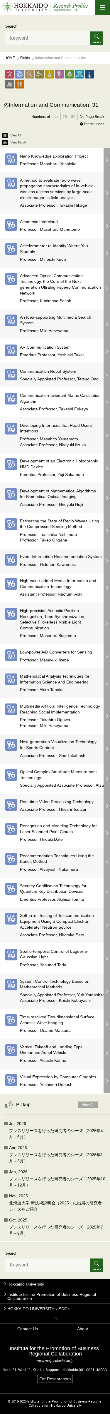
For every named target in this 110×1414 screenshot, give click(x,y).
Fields (25, 58)
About (82, 1328)
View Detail (18, 142)
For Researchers (55, 1378)
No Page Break (92, 117)
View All (16, 135)
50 (73, 117)
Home (9, 58)
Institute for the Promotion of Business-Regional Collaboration (51, 1296)
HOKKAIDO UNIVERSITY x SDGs (38, 1308)
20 (65, 117)
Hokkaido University (25, 1284)
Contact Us (27, 1328)
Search (11, 26)
